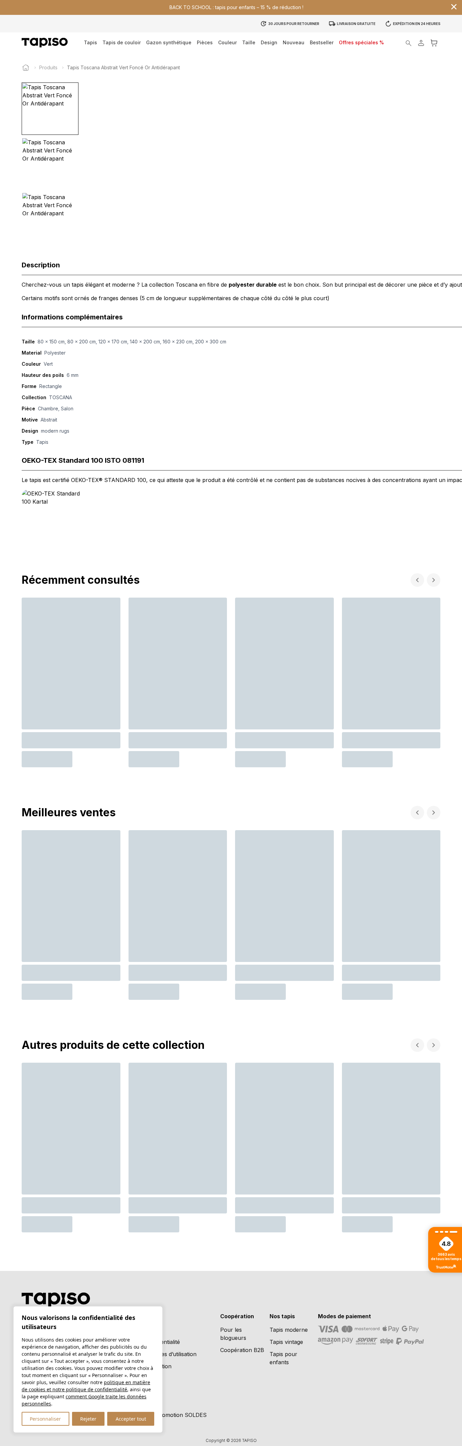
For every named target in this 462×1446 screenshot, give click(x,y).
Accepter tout (131, 1419)
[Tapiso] (45, 42)
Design (269, 42)
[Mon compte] (421, 43)
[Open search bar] (409, 43)
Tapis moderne (289, 1329)
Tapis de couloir (121, 42)
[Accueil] (26, 68)
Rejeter (88, 1419)
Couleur (227, 42)
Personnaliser (45, 1419)
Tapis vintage (286, 1342)
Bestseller (321, 42)
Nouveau (293, 42)
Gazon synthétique (168, 42)
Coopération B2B (242, 1350)
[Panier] (434, 43)
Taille (248, 42)
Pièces (205, 42)
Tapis (90, 42)
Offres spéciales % (361, 42)
